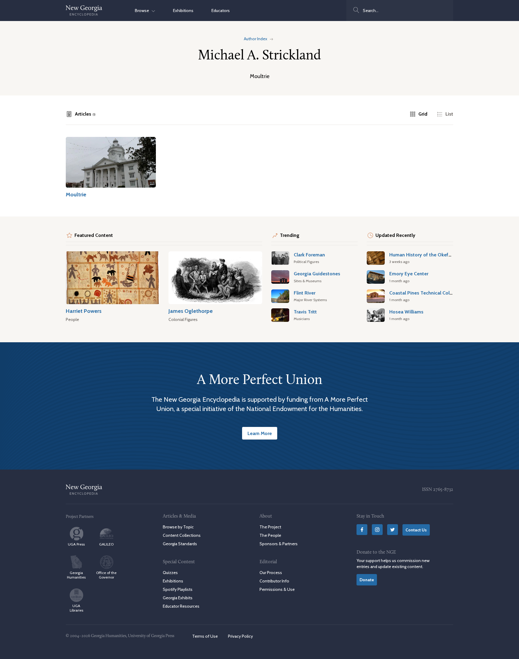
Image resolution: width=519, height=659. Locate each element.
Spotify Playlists (178, 589)
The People (270, 535)
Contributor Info (274, 581)
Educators (220, 10)
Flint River (304, 293)
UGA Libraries (76, 607)
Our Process (271, 572)
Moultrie (76, 194)
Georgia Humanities (76, 574)
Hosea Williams (406, 312)
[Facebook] (362, 529)
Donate (367, 579)
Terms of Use (205, 636)
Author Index (255, 38)
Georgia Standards (180, 543)
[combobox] (399, 10)
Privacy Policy (240, 636)
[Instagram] (377, 529)
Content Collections (182, 535)
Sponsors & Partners (279, 543)
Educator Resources (181, 606)
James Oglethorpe (190, 310)
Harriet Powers (84, 310)
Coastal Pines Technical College (424, 293)
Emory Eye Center (408, 274)
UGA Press (76, 544)
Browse (143, 10)
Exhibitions (183, 10)
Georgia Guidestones (317, 274)
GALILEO (106, 544)
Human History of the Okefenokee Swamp (435, 255)
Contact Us (416, 530)
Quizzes (170, 572)
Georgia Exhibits (178, 597)
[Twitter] (392, 529)
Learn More (259, 433)
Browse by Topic (178, 527)
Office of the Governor (106, 574)
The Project (270, 527)
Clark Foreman (309, 255)
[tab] (81, 114)
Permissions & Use (277, 589)
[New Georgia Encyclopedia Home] (84, 10)
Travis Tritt (305, 312)
